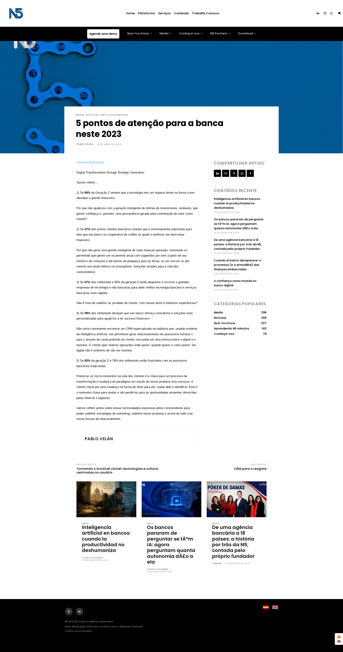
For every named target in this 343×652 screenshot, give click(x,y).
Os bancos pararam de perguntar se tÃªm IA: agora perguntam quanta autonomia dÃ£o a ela (239, 223)
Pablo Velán (84, 144)
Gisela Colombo (93, 557)
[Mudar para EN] (338, 641)
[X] (233, 173)
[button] (339, 13)
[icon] (331, 13)
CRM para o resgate (250, 468)
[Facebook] (250, 173)
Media (80, 115)
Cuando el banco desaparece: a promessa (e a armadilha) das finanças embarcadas (237, 264)
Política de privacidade (78, 630)
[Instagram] (325, 13)
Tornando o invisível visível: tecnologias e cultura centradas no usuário (117, 470)
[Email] (225, 173)
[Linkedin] (317, 13)
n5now (217, 563)
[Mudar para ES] (338, 637)
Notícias (92, 115)
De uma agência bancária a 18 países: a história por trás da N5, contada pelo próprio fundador (238, 244)
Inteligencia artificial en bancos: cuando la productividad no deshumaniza (237, 203)
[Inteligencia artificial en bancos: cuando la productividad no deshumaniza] (106, 499)
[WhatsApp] (242, 173)
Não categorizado (114, 115)
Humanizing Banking (90, 162)
